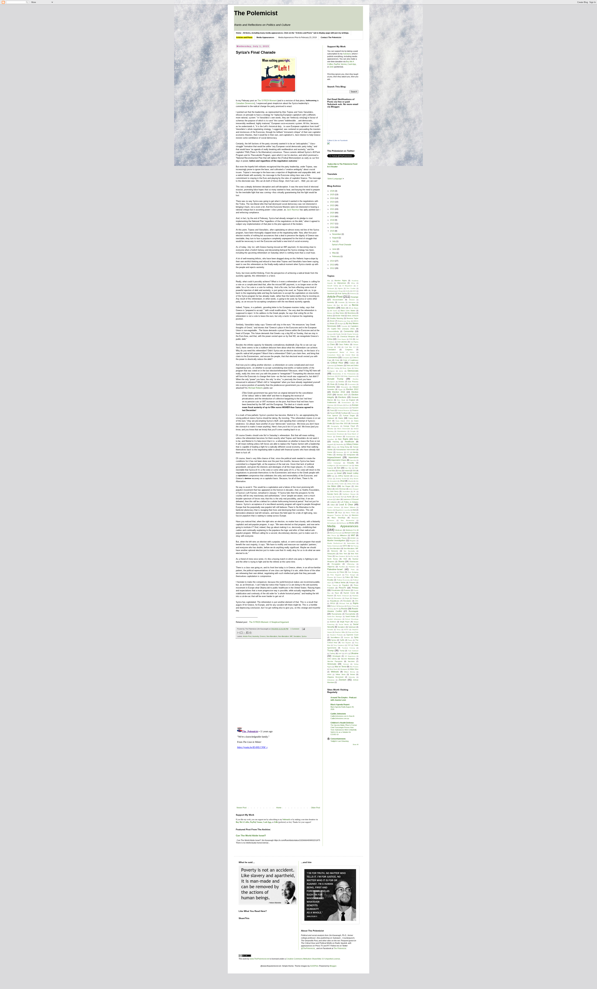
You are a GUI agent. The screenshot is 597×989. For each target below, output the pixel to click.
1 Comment (294, 629)
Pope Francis (332, 585)
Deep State (346, 368)
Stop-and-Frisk (353, 632)
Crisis (337, 360)
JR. (354, 491)
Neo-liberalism (271, 636)
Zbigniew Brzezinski (335, 677)
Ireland (346, 470)
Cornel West (350, 355)
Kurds (349, 497)
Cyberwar (330, 365)
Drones (341, 382)
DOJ (339, 376)
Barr (338, 305)
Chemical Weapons (347, 336)
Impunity (353, 460)
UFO (346, 653)
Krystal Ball (339, 497)
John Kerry (334, 491)
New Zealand (340, 556)
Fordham (344, 413)
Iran (338, 468)
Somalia (330, 629)
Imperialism (353, 457)
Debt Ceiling (334, 368)
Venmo (344, 64)
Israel (339, 473)
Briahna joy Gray (344, 321)
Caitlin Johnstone (338, 714)
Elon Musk (341, 400)
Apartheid (330, 293)
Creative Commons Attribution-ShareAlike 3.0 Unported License (313, 959)
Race (337, 593)
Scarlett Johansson (334, 619)
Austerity (255, 636)
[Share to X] (244, 632)
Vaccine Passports (334, 661)
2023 (332, 202)
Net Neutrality (349, 551)
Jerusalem (333, 481)
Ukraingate (336, 656)
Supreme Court (352, 635)
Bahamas (352, 302)
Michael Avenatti (336, 533)
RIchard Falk (344, 603)
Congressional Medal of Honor (340, 352)
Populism (345, 585)
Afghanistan (341, 283)
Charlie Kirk (340, 334)
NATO (345, 546)
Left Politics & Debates (349, 502)
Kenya (329, 497)
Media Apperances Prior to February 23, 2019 (297, 37)
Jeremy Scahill (341, 478)
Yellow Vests (340, 674)
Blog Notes (340, 313)
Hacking (336, 442)
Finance (355, 410)
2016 (332, 227)
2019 (332, 216)
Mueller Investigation (336, 540)
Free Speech (332, 415)
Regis (347, 598)
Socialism (297, 636)
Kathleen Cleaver (349, 494)
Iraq (339, 470)
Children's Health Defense (342, 723)
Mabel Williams (349, 507)
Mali (354, 510)
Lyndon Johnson (333, 507)
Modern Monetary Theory (337, 538)
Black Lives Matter (348, 310)
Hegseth (330, 444)
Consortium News (334, 355)
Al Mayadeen (347, 286)
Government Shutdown (335, 434)
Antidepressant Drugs (335, 291)
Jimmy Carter (339, 484)
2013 (332, 265)
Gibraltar (330, 428)
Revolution (347, 601)
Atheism (352, 300)
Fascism (355, 408)
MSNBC (353, 538)
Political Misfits (340, 582)
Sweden (347, 637)
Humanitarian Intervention (346, 449)
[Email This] (238, 632)
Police (347, 577)
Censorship (349, 331)
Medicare (338, 530)
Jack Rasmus (293, 210)
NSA (345, 559)
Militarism (343, 535)
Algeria (340, 288)
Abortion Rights (340, 280)
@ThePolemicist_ (308, 948)
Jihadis (350, 481)
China (329, 339)
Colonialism (331, 350)
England (352, 400)
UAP (340, 653)
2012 (332, 268)
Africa (353, 283)
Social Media (344, 624)
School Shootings (351, 619)
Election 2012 (352, 389)
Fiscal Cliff (334, 413)
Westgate (343, 669)
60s (328, 280)
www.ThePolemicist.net (259, 959)
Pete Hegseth (335, 575)
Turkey (332, 653)
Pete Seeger (350, 575)
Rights (355, 603)
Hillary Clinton (352, 444)
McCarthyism (331, 523)
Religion (355, 598)
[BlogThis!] (241, 632)
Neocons (334, 551)
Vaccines (351, 661)
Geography (335, 426)
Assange (354, 297)
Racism (330, 596)
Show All (355, 744)
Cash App (352, 64)
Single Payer (345, 622)
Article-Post (247, 636)
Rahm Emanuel (343, 596)
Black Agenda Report (340, 704)
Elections (342, 397)
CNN (338, 347)
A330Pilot (314, 966)
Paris (352, 569)
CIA (350, 339)
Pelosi (342, 572)
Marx (346, 515)
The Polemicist (340, 948)
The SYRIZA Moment (267, 100)
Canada (344, 326)
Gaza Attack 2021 (343, 421)
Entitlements (331, 402)
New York (343, 554)
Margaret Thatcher (334, 515)
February (336, 256)
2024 (332, 198)
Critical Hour (337, 362)
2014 (332, 261)
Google (353, 431)
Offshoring (350, 564)
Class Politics (344, 344)
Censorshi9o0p (333, 331)
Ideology (339, 455)
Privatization (335, 590)
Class (332, 344)
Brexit (332, 321)
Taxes (350, 640)
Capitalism (354, 326)
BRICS (356, 321)
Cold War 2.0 (350, 347)
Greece (263, 636)
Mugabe (353, 540)
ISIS (354, 470)
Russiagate (353, 611)
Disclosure (331, 376)
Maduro (330, 510)
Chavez (333, 336)
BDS (345, 305)
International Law (345, 465)
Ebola (332, 384)
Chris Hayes (341, 339)
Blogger (333, 966)
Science (333, 622)
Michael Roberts (255, 388)
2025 (332, 194)
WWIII (329, 674)
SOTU (346, 629)
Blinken (330, 313)
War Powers (354, 667)
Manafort (330, 512)
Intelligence (331, 465)
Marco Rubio (351, 512)
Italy (332, 476)
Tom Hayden (346, 642)
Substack (347, 54)
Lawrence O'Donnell (350, 499)
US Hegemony (350, 656)
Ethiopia (340, 405)
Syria (356, 637)
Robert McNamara (337, 606)
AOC (354, 291)
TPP (349, 645)
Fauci (332, 410)
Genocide (354, 423)
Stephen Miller (340, 632)
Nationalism (351, 543)
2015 (332, 231)
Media (351, 523)
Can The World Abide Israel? (251, 835)
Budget (340, 323)
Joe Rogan (346, 486)
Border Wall (339, 316)
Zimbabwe (331, 680)
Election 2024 (342, 395)
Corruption (345, 357)
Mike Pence (331, 535)
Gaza (340, 418)
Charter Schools (353, 334)
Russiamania (336, 614)
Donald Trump (335, 379)
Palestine (352, 567)
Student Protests (336, 635)
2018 (332, 220)
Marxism (355, 515)
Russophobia (350, 614)
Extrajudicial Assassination (339, 408)
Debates (340, 365)
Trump (330, 650)
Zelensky (352, 677)
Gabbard (330, 418)
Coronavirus (332, 357)
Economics (352, 384)
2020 (332, 213)
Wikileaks (335, 672)
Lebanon (333, 502)
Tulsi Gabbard (353, 651)
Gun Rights (343, 439)
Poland (339, 577)
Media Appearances (342, 526)
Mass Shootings (338, 518)
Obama (341, 561)
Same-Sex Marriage (334, 616)
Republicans (334, 601)
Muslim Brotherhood (334, 543)
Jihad (342, 481)
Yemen (352, 674)
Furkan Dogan (349, 415)
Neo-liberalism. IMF (285, 636)
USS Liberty (332, 659)
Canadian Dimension (245, 103)
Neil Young (355, 546)
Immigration (351, 455)
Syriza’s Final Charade (341, 245)
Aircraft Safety (332, 286)
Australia (341, 302)
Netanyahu (331, 554)
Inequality (350, 463)
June (334, 249)
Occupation (336, 564)
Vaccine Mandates (348, 659)
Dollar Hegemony (350, 376)
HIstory (333, 447)
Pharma (330, 577)
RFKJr (332, 603)
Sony (338, 629)
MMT (353, 535)
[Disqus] (278, 684)
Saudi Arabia (350, 616)
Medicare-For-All (352, 530)
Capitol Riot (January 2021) (343, 329)
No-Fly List (352, 556)
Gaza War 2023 (341, 423)
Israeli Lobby (352, 473)
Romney (330, 609)
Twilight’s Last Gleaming (340, 741)
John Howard (353, 489)
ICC (348, 452)
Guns (356, 439)
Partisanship (331, 572)
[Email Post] (303, 629)
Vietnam (346, 664)
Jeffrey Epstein (343, 476)
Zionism (342, 679)
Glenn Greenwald (343, 428)
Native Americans (333, 546)
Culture (352, 363)
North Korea (332, 559)
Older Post (315, 808)
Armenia (353, 293)
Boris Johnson (353, 316)
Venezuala (331, 664)
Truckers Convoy (348, 648)
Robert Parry (351, 606)
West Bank (333, 669)
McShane (342, 523)
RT (337, 609)
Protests (347, 590)
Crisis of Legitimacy (350, 360)
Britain (332, 323)
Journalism (346, 491)
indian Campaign (334, 463)
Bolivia (329, 316)
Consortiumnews (338, 739)
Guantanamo (350, 436)
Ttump (342, 651)
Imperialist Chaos (338, 460)
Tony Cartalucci (339, 645)
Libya (333, 505)
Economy (331, 387)
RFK (356, 601)
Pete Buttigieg (353, 572)
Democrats (353, 370)
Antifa (348, 291)
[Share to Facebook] (247, 632)
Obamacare (353, 561)
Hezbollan (339, 444)
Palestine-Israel (334, 569)
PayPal (337, 64)
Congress (349, 350)
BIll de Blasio (353, 308)
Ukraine (354, 653)
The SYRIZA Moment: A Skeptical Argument (269, 622)
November (337, 234)
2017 (332, 224)
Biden (343, 308)
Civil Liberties (342, 342)
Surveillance (335, 637)
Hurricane (339, 452)
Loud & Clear (346, 504)
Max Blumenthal (347, 520)
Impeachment (334, 457)
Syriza (304, 636)
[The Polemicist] (328, 144)
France (353, 413)
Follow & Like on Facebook (337, 140)
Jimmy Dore (351, 484)
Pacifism (342, 567)
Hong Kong (344, 447)
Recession (338, 598)
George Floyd (349, 426)
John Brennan (340, 489)
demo (341, 371)
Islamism (330, 473)
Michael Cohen (350, 533)
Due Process (353, 382)
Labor (338, 499)
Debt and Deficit (352, 365)
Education (344, 387)
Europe (355, 405)
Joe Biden (331, 486)
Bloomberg (351, 313)
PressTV (342, 588)
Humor (329, 452)
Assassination (338, 300)
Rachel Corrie (349, 593)
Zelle (331, 67)
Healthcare (349, 442)
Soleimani (352, 627)
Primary (355, 588)
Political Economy (343, 580)
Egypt (340, 389)
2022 (332, 205)
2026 (332, 191)
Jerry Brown (354, 478)
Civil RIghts (354, 342)
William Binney (349, 672)
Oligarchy (331, 567)
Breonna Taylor (352, 318)
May (334, 253)
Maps (340, 512)
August (335, 238)
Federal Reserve (343, 410)
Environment (346, 402)
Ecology (341, 384)
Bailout (329, 305)
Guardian (330, 439)
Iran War (348, 468)
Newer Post (241, 808)
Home (278, 808)
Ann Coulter (351, 288)
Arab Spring (342, 293)
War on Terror (340, 667)
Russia (344, 609)
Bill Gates (333, 310)
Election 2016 (338, 392)
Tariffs (342, 640)
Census (330, 334)
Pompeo (352, 582)
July (334, 241)
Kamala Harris (332, 494)
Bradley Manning (336, 318)
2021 (332, 209)
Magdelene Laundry (343, 510)
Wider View (354, 669)
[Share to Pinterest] (250, 632)
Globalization (342, 431)
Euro (347, 405)
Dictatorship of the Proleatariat (344, 374)
